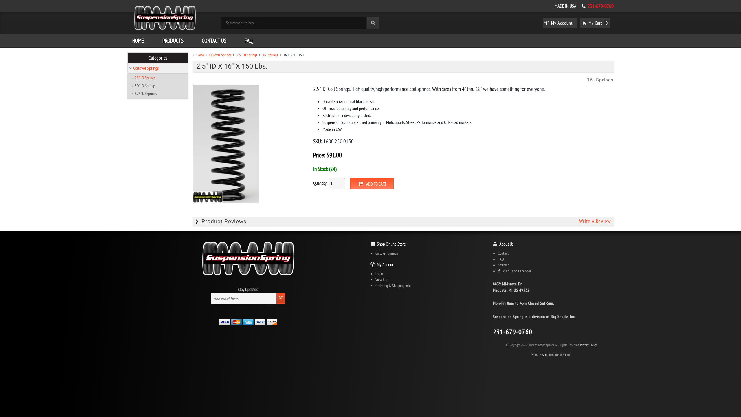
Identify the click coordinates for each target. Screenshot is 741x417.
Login (379, 273)
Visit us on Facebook (515, 271)
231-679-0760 (601, 6)
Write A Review (595, 221)
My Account (386, 264)
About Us (506, 244)
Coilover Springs (146, 68)
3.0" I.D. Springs (145, 85)
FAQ (248, 40)
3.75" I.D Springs (146, 93)
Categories (157, 58)
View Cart (382, 279)
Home (138, 40)
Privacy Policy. (588, 345)
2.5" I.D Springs (145, 78)
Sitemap (503, 265)
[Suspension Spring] (165, 19)
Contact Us (214, 40)
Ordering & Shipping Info (393, 285)
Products (173, 40)
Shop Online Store (391, 244)
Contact (503, 253)
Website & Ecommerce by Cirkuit (551, 354)
